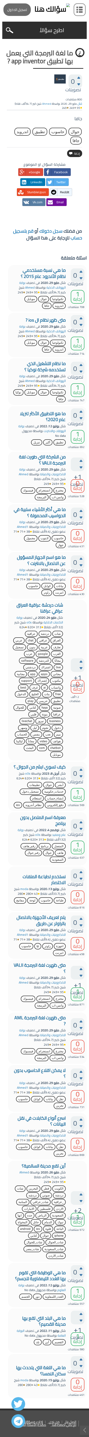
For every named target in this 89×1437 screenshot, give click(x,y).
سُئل (80, 103)
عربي (19, 640)
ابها (20, 1215)
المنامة (22, 1202)
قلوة (48, 1229)
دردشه (33, 1195)
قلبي (33, 714)
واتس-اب (57, 497)
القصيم (59, 1342)
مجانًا (58, 660)
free (58, 694)
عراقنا (57, 714)
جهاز (60, 545)
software (27, 660)
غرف (35, 687)
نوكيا (18, 392)
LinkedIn (36, 182)
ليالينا (19, 741)
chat (31, 640)
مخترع (59, 490)
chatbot (55, 748)
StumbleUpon (36, 192)
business (55, 721)
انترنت (59, 592)
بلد (37, 1342)
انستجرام (44, 490)
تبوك (60, 1222)
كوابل (47, 586)
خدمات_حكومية (53, 791)
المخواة (22, 1222)
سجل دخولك (51, 231)
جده (29, 1215)
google (43, 654)
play (30, 701)
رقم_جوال (33, 853)
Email (60, 202)
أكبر (47, 442)
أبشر (60, 785)
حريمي (43, 701)
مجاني (57, 674)
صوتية (57, 707)
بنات (47, 694)
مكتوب (56, 680)
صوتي (46, 1195)
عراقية (31, 634)
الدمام (48, 1222)
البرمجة (41, 497)
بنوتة (45, 714)
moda (24, 889)
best (23, 687)
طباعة (59, 900)
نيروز (41, 721)
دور (37, 1296)
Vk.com (37, 202)
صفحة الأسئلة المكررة (31, 1425)
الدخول (21, 694)
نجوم (45, 728)
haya (45, 707)
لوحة (32, 900)
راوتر (47, 592)
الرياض (42, 1215)
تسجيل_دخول (30, 791)
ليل (35, 728)
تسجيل (19, 647)
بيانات (59, 586)
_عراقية (58, 1202)
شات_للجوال (34, 1242)
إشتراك (42, 680)
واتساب (56, 687)
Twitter (61, 182)
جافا (76, 140)
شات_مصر (32, 1249)
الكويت (59, 1188)
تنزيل (36, 442)
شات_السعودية (53, 1249)
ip (38, 946)
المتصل (58, 846)
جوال (75, 131)
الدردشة (44, 660)
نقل (61, 1099)
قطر (46, 1188)
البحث (30, 748)
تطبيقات (34, 785)
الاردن (59, 1209)
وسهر (23, 728)
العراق (57, 640)
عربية (44, 647)
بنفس (36, 734)
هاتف (60, 853)
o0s (29, 622)
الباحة (59, 1229)
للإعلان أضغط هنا (64, 1425)
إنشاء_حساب (55, 798)
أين (47, 1342)
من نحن (54, 1422)
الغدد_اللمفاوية (54, 1296)
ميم (58, 734)
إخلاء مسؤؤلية (32, 1422)
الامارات (29, 1209)
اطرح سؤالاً (51, 30)
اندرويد (22, 131)
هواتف (57, 741)
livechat (27, 721)
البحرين (33, 1188)
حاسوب (57, 131)
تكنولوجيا (57, 299)
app (32, 674)
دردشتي (31, 667)
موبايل (31, 299)
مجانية (21, 674)
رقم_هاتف (29, 846)
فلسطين (45, 1209)
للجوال (20, 707)
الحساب (22, 734)
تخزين (59, 1105)
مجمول (30, 538)
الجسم (25, 1296)
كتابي (32, 707)
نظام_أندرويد (33, 805)
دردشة (45, 634)
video (43, 741)
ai (44, 687)
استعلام (37, 798)
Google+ (34, 172)
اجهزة (59, 946)
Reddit (64, 192)
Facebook (61, 172)
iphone (58, 1235)
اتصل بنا (70, 1422)
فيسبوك (28, 490)
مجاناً (31, 741)
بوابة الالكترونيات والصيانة (42, 471)
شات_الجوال (55, 1242)
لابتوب (44, 538)
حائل (36, 1222)
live (58, 667)
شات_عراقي (40, 1202)
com (42, 748)
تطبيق (40, 131)
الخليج (35, 694)
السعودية (57, 859)
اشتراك (45, 667)
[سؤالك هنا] (44, 9)
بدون (32, 647)
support (26, 680)
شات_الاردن (55, 1255)
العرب (57, 654)
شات (58, 634)
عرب (29, 654)
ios (18, 805)
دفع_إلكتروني (55, 805)
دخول (57, 728)
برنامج (45, 846)
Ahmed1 (22, 527)
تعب (48, 734)
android (25, 1229)
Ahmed (30, 287)
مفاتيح (20, 900)
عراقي (43, 640)
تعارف (57, 647)
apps (44, 674)
